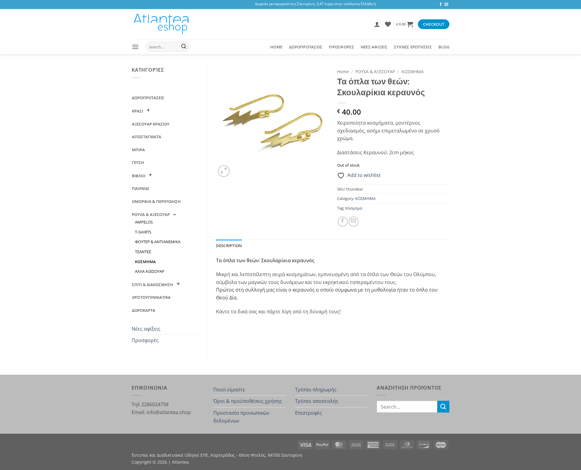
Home (276, 47)
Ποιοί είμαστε (229, 389)
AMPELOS (144, 222)
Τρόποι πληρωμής (315, 389)
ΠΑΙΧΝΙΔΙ (140, 188)
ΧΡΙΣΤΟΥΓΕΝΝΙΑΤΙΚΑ (151, 297)
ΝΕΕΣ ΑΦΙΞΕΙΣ (374, 47)
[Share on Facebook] (343, 222)
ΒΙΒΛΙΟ (138, 175)
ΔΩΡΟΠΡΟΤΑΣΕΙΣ (305, 47)
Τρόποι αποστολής (316, 401)
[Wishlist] (388, 24)
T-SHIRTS (143, 232)
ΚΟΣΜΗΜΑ (145, 261)
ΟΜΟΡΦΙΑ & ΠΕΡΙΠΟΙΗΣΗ (156, 201)
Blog (443, 47)
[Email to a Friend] (354, 222)
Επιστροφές (308, 413)
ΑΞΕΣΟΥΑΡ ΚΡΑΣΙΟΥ (150, 124)
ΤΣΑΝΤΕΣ (143, 251)
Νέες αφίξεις (146, 328)
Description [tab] (229, 245)
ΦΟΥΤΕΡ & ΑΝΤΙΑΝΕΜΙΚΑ (157, 241)
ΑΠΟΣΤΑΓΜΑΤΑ (146, 136)
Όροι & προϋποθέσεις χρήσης (247, 401)
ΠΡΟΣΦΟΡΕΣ (341, 47)
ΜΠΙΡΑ (138, 149)
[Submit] (184, 47)
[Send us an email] (446, 4)
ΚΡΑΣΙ (137, 111)
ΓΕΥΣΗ (138, 162)
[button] (377, 24)
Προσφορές (145, 340)
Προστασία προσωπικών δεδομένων (241, 417)
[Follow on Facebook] (440, 4)
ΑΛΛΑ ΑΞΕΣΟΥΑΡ (149, 271)
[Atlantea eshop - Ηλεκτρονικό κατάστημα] (162, 24)
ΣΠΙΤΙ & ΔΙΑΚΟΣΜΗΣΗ (152, 284)
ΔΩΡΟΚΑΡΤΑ (143, 310)
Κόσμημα (353, 208)
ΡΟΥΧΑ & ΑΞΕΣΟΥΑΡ (151, 214)
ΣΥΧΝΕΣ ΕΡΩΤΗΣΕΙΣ (413, 47)
